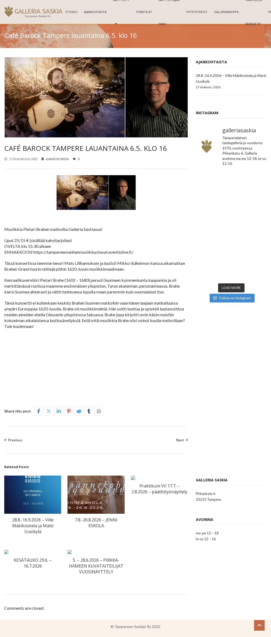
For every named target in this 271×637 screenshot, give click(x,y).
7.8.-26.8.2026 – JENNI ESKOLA (96, 523)
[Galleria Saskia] (33, 12)
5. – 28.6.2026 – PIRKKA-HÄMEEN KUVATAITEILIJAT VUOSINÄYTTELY (96, 566)
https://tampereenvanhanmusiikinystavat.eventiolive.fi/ (83, 251)
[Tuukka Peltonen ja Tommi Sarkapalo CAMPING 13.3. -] (213, 182)
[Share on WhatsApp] (99, 411)
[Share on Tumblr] (89, 411)
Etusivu (72, 12)
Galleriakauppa (226, 12)
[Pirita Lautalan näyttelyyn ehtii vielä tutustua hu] (250, 247)
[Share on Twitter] (48, 411)
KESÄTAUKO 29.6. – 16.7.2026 (33, 563)
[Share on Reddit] (79, 411)
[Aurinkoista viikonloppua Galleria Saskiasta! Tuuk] (213, 203)
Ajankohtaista (95, 12)
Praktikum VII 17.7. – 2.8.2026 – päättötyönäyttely (159, 489)
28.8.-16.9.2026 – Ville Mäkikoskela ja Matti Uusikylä (32, 525)
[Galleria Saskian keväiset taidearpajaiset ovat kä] (213, 247)
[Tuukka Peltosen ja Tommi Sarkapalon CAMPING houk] (250, 182)
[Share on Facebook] (38, 411)
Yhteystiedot (196, 12)
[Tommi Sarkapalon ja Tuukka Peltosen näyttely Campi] (250, 225)
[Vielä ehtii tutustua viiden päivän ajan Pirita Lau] (213, 269)
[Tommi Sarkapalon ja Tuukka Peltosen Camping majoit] (213, 225)
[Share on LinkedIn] (59, 411)
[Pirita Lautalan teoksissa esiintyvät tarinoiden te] (250, 269)
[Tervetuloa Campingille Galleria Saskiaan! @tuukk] (250, 203)
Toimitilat (144, 12)
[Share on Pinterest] (69, 411)
